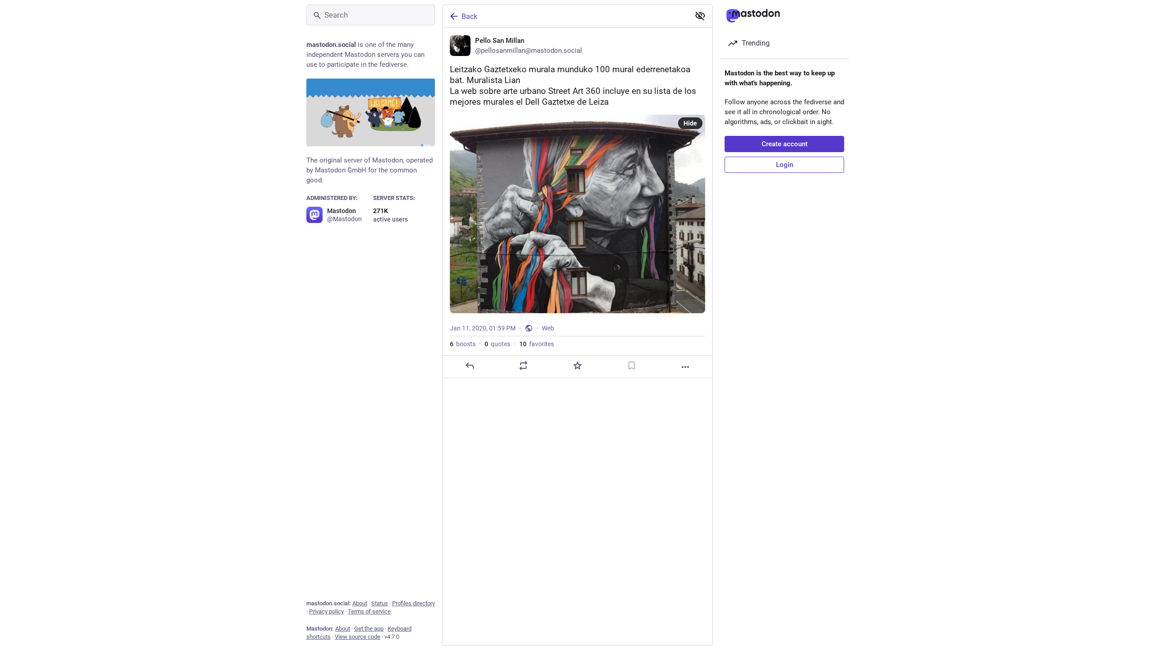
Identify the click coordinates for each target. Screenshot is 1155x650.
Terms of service (369, 611)
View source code (357, 636)
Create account (785, 144)
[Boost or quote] (523, 365)
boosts (463, 344)
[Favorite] (577, 365)
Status (379, 603)
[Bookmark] (631, 365)
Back (469, 16)
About (359, 603)
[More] (685, 367)
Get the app (368, 628)
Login (784, 165)
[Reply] (469, 365)
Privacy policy (326, 611)
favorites (536, 344)
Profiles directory (413, 603)
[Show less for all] (700, 16)
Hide (690, 123)
